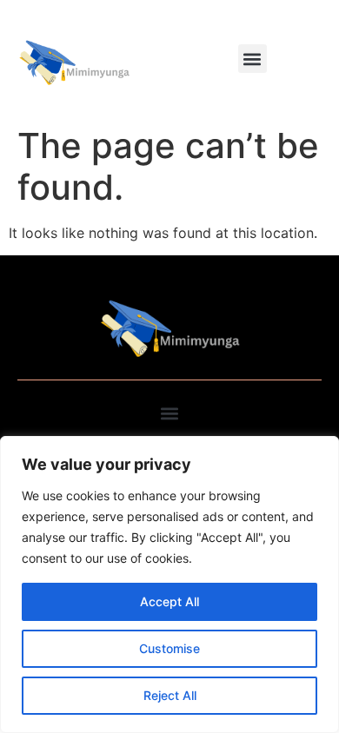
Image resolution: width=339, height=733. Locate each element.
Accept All (169, 601)
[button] (252, 58)
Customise (169, 648)
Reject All (169, 695)
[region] (169, 584)
